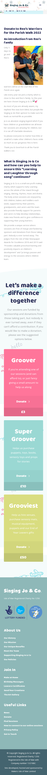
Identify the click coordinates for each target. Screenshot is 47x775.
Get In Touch (10, 734)
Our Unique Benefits (14, 646)
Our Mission (10, 642)
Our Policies (10, 659)
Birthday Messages (14, 681)
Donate (7, 717)
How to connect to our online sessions (23, 725)
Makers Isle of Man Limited (23, 771)
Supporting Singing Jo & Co (17, 655)
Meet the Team (11, 651)
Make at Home (11, 677)
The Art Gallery (11, 694)
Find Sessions (11, 721)
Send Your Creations (14, 690)
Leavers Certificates (14, 686)
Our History (10, 638)
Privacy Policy (11, 730)
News (7, 712)
